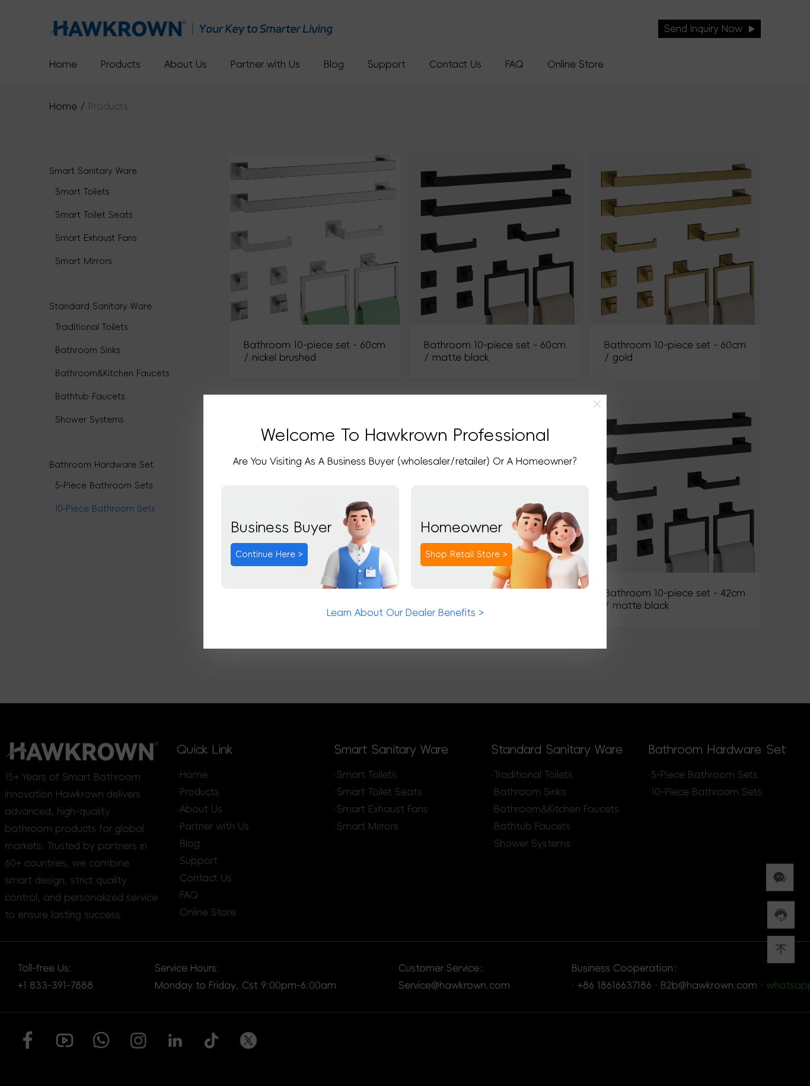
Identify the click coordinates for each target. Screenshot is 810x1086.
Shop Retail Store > (466, 554)
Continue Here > (269, 554)
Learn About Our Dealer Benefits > (405, 612)
